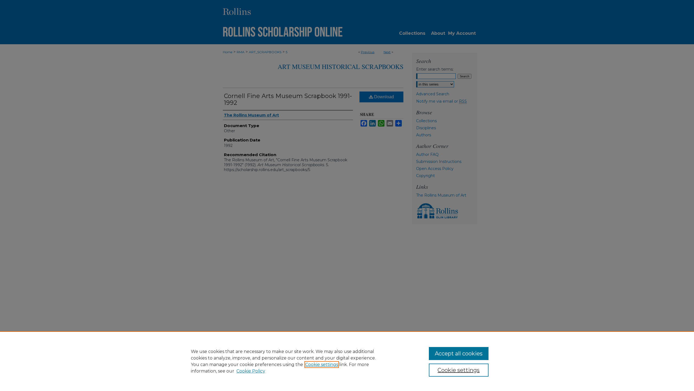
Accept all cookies (459, 353)
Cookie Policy (250, 371)
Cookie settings (321, 364)
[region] (347, 361)
